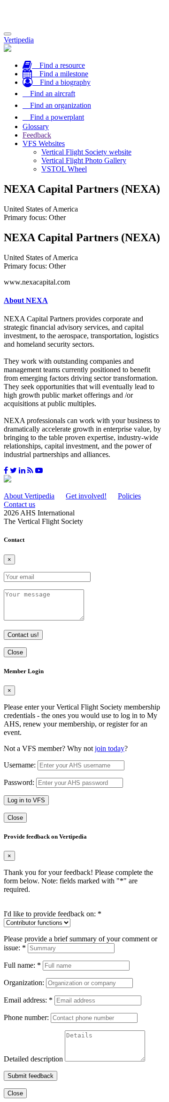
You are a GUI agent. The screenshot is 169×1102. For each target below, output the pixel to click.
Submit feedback (31, 1075)
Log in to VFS (26, 800)
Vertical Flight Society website (86, 152)
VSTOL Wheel (64, 169)
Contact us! (23, 634)
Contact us (19, 504)
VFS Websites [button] (44, 143)
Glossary (36, 126)
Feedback (37, 135)
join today (109, 748)
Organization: (24, 983)
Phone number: (26, 1017)
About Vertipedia (29, 496)
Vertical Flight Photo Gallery (83, 160)
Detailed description (33, 1059)
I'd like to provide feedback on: (52, 914)
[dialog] (84, 745)
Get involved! (86, 496)
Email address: (28, 1000)
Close (15, 652)
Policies (129, 496)
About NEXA (26, 300)
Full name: (22, 965)
